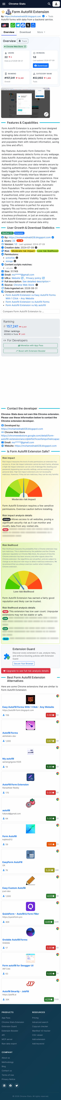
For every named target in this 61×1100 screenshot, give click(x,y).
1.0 (15, 244)
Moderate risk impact (23, 250)
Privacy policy (34, 278)
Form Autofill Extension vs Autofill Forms (27, 301)
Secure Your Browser (23, 663)
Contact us (7, 1070)
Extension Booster (10, 1031)
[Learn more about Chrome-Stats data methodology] (36, 284)
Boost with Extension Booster (31, 351)
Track (24, 41)
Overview (9, 32)
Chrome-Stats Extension (13, 1022)
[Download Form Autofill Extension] (44, 59)
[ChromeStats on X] (16, 1085)
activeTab (10, 258)
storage (9, 261)
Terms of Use (8, 1075)
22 (14, 240)
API (3, 1035)
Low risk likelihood (48, 250)
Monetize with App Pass (31, 345)
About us (6, 1058)
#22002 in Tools (11, 334)
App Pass (6, 1018)
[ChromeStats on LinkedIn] (4, 1085)
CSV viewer (37, 1035)
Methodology (8, 1062)
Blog (4, 1066)
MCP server (7, 1039)
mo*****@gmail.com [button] (23, 274)
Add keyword (38, 1043)
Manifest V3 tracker (41, 1031)
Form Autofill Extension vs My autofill (26, 305)
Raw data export (9, 1043)
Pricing (35, 1018)
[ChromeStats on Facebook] (10, 1085)
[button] (4, 4)
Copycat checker (40, 1026)
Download (25, 32)
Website (16, 278)
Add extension (38, 1039)
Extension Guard (9, 1026)
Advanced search (40, 1022)
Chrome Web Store (14, 46)
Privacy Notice (8, 1079)
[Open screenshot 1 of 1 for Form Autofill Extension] (25, 103)
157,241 (16, 326)
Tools (50, 16)
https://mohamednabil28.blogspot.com (23, 16)
